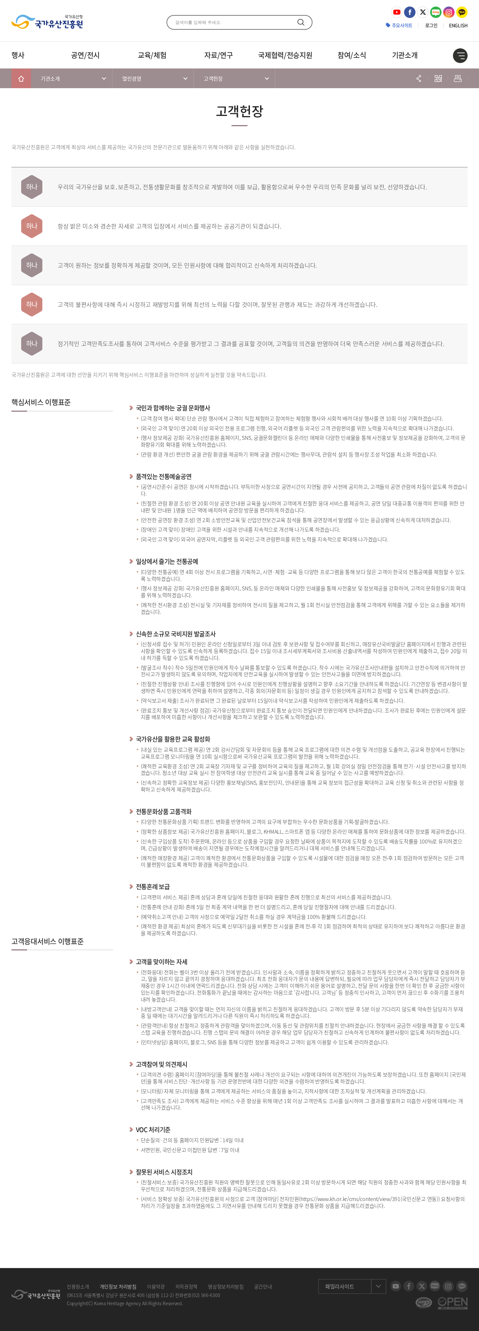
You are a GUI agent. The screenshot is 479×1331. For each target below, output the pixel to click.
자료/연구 (218, 54)
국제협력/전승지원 (285, 54)
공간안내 (263, 1286)
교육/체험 (152, 54)
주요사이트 (402, 25)
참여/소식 (352, 54)
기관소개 (405, 54)
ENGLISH (458, 25)
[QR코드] (438, 78)
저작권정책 (186, 1286)
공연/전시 (85, 54)
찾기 (301, 22)
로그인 (431, 25)
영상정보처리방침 (226, 1286)
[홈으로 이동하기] (21, 78)
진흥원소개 (78, 1286)
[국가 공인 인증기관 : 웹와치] (423, 1300)
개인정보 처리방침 (118, 1286)
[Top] (469, 1321)
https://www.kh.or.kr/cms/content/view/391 (350, 1199)
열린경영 (131, 78)
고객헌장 (213, 78)
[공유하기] (418, 78)
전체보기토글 (460, 56)
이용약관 (156, 1286)
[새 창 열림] (396, 10)
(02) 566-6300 (206, 1295)
